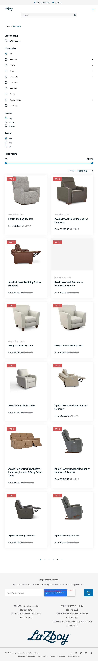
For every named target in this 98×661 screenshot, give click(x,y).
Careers (52, 657)
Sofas (12, 71)
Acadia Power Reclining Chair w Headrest (71, 220)
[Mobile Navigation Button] (93, 9)
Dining (12, 94)
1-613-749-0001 (43, 2)
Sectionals (14, 82)
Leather (12, 126)
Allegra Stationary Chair (21, 345)
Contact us (61, 657)
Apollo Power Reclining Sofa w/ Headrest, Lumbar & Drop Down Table (25, 472)
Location (58, 2)
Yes (10, 142)
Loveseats (14, 77)
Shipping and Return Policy (26, 657)
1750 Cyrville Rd (72, 606)
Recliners (13, 59)
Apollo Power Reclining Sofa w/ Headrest (70, 407)
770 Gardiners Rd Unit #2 (72, 614)
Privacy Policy (42, 657)
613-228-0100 (26, 617)
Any (10, 118)
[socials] (70, 652)
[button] (62, 559)
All (11, 54)
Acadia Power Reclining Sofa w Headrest (24, 284)
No (10, 146)
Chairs (12, 65)
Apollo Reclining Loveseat (21, 535)
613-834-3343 (26, 610)
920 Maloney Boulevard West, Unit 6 (72, 621)
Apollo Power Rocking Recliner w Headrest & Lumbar (72, 470)
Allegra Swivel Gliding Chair (68, 345)
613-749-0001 (72, 610)
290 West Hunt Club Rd (26, 614)
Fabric (11, 122)
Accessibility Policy (74, 657)
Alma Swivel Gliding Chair (21, 405)
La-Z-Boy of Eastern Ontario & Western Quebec (25, 653)
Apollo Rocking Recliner (67, 535)
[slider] (6, 163)
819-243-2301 (72, 625)
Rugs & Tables (15, 100)
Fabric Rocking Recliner (20, 218)
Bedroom (13, 88)
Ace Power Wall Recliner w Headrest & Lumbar (68, 284)
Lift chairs (14, 105)
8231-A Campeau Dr (25, 606)
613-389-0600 (72, 617)
